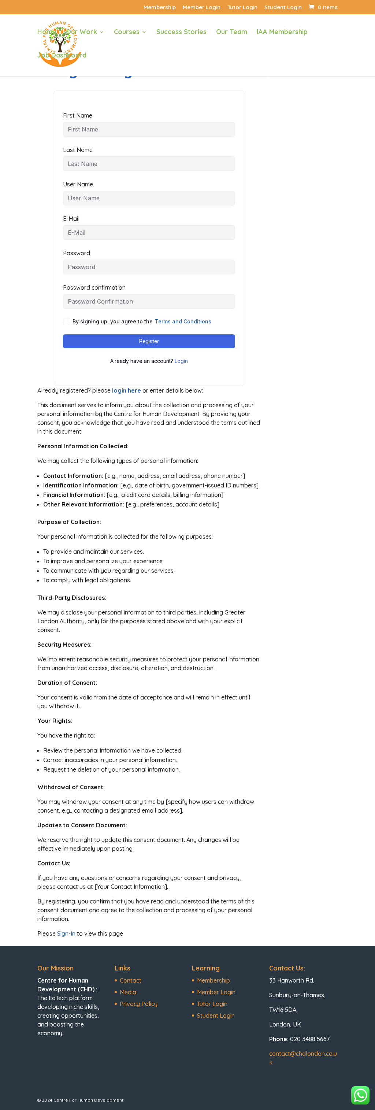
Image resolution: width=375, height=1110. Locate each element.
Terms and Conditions (183, 321)
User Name (78, 184)
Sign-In (66, 933)
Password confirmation (94, 287)
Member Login (201, 7)
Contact (130, 980)
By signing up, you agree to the (142, 321)
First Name (77, 115)
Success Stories (181, 32)
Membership (160, 7)
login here (127, 390)
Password (76, 253)
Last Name (78, 149)
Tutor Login (242, 7)
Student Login (283, 7)
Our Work (81, 32)
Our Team (231, 32)
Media (128, 992)
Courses (127, 32)
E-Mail (71, 218)
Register (149, 341)
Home (46, 32)
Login (181, 361)
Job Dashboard (61, 56)
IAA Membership (282, 32)
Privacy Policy (138, 1003)
